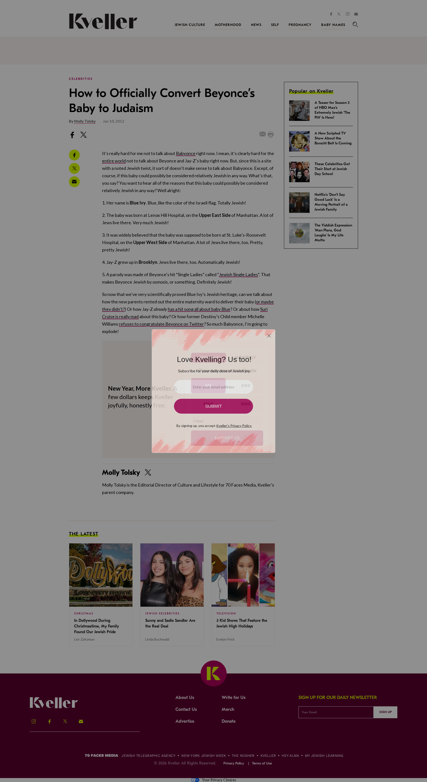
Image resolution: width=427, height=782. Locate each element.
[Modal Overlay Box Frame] (213, 391)
